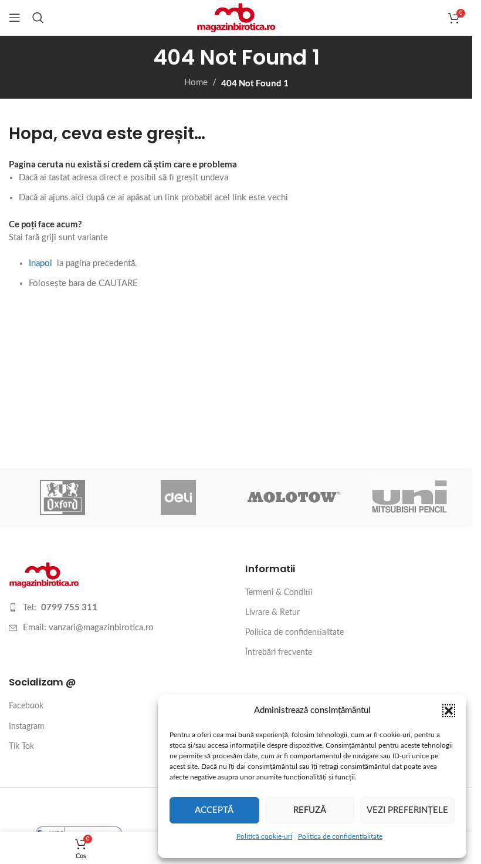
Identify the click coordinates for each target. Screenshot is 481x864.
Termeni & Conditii (278, 593)
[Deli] (178, 497)
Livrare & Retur (272, 613)
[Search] (38, 17)
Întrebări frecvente (278, 652)
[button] (449, 711)
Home (196, 82)
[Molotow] (293, 497)
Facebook (26, 706)
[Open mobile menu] (14, 17)
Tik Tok (21, 746)
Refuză (309, 810)
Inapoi (40, 263)
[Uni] (410, 497)
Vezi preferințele (407, 810)
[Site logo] (236, 17)
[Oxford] (62, 497)
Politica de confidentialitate (340, 836)
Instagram (27, 726)
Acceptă (214, 810)
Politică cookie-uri (264, 836)
